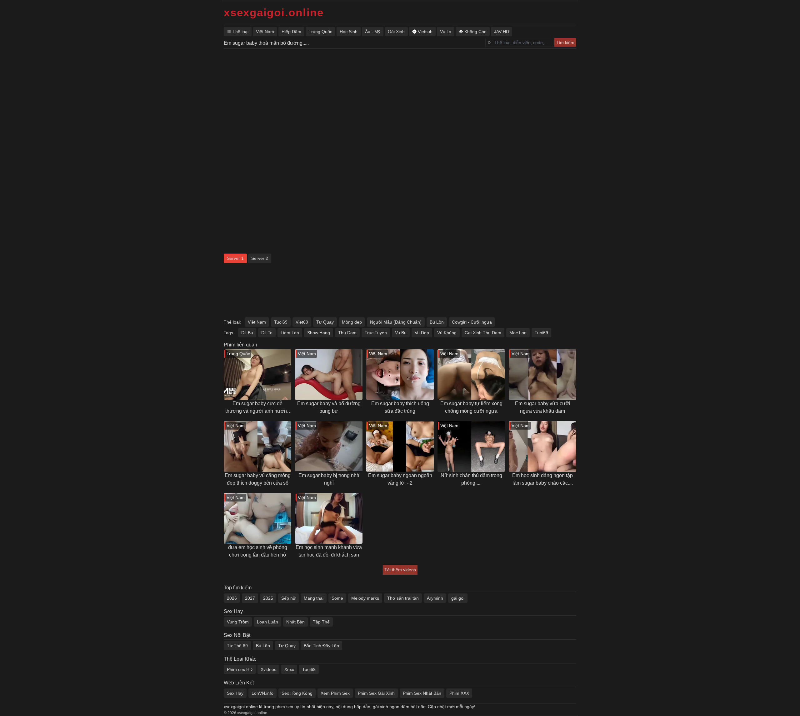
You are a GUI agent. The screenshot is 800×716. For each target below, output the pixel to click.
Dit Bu (247, 332)
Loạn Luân (267, 621)
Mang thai (313, 598)
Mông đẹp (352, 322)
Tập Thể (321, 621)
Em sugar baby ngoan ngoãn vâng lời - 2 (400, 479)
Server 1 (235, 258)
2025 (268, 598)
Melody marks (365, 598)
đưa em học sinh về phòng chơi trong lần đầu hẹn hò (257, 551)
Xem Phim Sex (335, 693)
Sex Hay (235, 693)
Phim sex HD (239, 669)
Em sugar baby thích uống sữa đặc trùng (400, 407)
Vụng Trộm (238, 621)
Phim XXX (459, 693)
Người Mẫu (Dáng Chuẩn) (396, 322)
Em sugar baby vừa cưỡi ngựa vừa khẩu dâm (542, 407)
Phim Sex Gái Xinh (376, 693)
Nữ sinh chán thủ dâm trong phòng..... (471, 479)
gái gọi (457, 598)
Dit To (266, 332)
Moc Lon (518, 332)
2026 (232, 598)
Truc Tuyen (376, 332)
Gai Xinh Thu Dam (483, 332)
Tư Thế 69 (237, 645)
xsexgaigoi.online (274, 12)
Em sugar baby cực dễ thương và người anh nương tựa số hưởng (257, 408)
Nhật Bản (295, 621)
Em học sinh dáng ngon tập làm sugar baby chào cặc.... (542, 479)
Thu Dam (347, 332)
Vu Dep (422, 332)
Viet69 (302, 322)
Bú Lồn (437, 322)
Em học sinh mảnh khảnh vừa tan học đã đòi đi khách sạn (329, 551)
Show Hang (318, 332)
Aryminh (435, 598)
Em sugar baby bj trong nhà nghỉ (328, 479)
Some (337, 598)
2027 (250, 598)
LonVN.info (262, 693)
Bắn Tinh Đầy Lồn (321, 645)
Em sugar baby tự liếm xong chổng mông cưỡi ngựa (471, 407)
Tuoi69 (281, 322)
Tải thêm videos (400, 569)
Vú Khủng (447, 332)
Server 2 (259, 258)
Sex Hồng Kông (297, 693)
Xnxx (289, 669)
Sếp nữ (288, 598)
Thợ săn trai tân (403, 598)
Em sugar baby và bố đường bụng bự (329, 407)
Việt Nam (257, 322)
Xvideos (268, 669)
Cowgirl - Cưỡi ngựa (472, 322)
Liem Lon (290, 332)
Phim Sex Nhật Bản (422, 693)
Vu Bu (401, 332)
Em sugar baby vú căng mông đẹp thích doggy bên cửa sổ (258, 479)
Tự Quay (325, 322)
